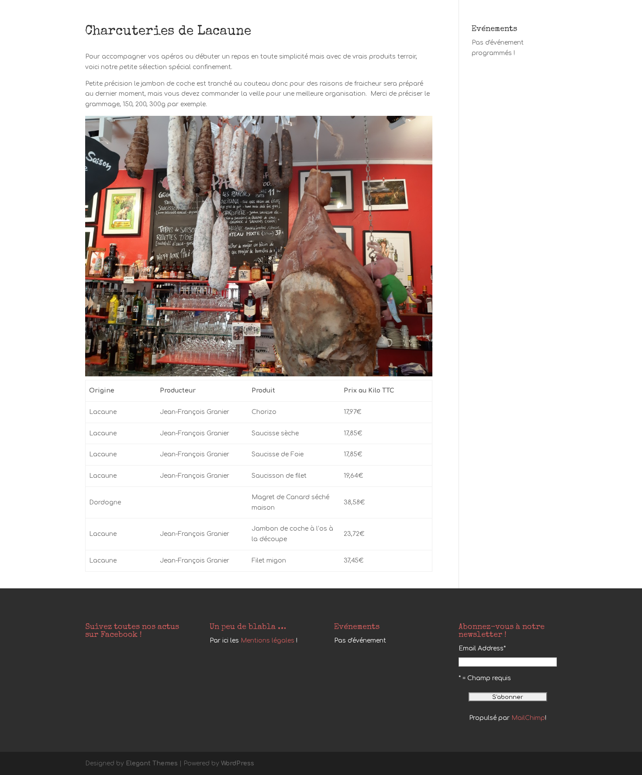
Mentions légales (267, 640)
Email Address (482, 648)
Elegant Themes (152, 763)
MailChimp (528, 718)
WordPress (237, 763)
